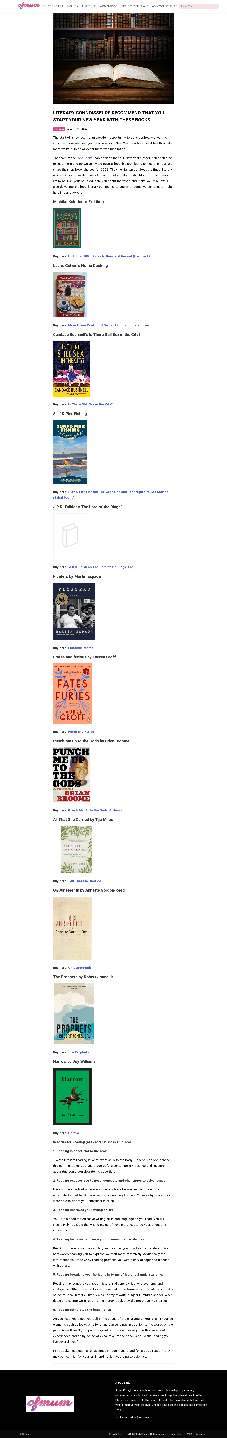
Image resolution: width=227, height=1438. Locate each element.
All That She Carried (92, 881)
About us (201, 1434)
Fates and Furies (81, 732)
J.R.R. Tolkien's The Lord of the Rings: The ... (110, 567)
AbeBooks (85, 158)
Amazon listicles (164, 6)
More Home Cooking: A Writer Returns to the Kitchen (108, 325)
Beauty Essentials (135, 6)
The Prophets (78, 1052)
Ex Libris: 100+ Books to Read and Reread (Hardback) (109, 256)
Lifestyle (89, 6)
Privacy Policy (175, 1434)
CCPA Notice (116, 1434)
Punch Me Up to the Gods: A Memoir (96, 810)
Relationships (53, 6)
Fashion (72, 6)
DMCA (189, 1434)
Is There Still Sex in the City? (90, 404)
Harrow (73, 1133)
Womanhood (109, 6)
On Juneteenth (79, 968)
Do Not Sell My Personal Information (145, 1434)
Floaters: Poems (80, 648)
